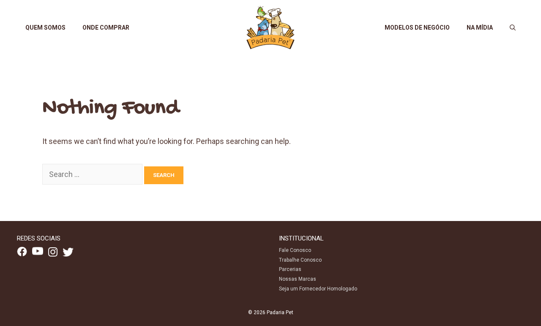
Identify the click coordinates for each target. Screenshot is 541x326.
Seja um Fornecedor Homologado (318, 289)
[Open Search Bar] (512, 27)
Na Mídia (480, 27)
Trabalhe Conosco (300, 260)
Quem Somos (45, 27)
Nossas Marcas (297, 279)
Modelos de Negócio (417, 27)
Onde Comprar (105, 27)
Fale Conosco (295, 250)
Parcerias (290, 269)
